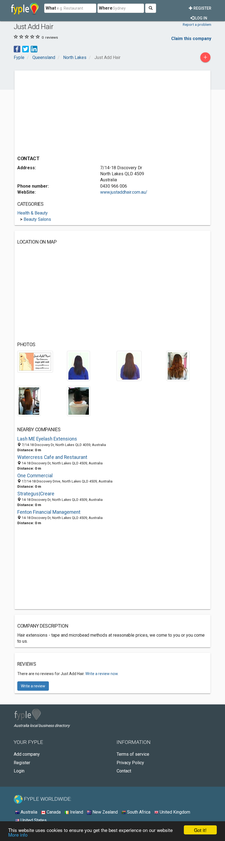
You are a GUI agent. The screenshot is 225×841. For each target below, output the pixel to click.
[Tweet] (25, 48)
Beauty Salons (37, 219)
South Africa (138, 812)
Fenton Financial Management (48, 512)
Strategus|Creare (35, 493)
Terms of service (133, 754)
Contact (124, 771)
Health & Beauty (32, 213)
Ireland (76, 812)
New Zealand (104, 812)
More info (17, 834)
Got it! (200, 829)
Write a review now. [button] (102, 673)
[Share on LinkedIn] (34, 48)
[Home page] (25, 8)
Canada (53, 812)
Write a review (33, 686)
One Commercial (35, 475)
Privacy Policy (130, 762)
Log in (200, 18)
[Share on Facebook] (17, 48)
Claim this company (191, 38)
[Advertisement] (63, 111)
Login (19, 771)
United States (33, 820)
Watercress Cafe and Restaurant (52, 457)
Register (202, 8)
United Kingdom (174, 812)
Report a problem (197, 24)
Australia (28, 812)
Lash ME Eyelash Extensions (47, 439)
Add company (27, 754)
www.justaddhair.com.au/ (123, 192)
